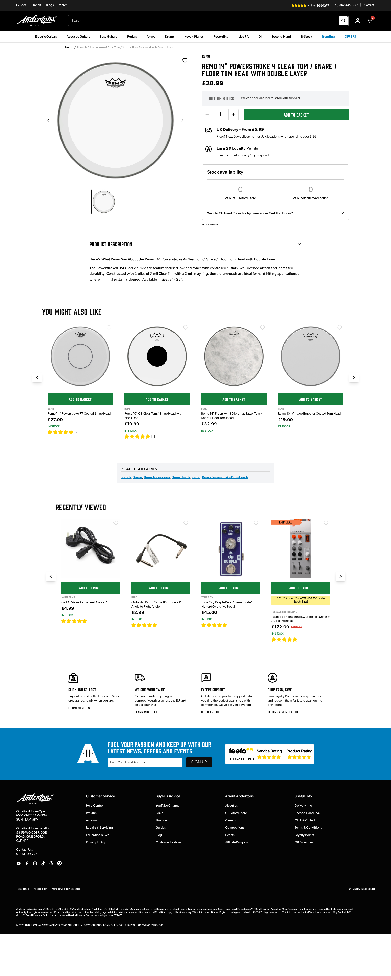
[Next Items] (354, 377)
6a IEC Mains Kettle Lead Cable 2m (85, 602)
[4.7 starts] (74, 620)
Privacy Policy (95, 842)
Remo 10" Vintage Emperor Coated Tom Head (309, 413)
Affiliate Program (236, 842)
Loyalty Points (304, 835)
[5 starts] (61, 432)
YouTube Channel (168, 805)
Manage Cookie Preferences (66, 889)
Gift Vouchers (304, 842)
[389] (232, 625)
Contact (369, 5)
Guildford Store (236, 813)
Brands (36, 5)
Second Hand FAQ (308, 813)
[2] (76, 432)
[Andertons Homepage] (38, 21)
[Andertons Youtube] (18, 863)
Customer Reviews (168, 842)
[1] (153, 436)
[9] (300, 639)
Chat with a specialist (364, 889)
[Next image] (182, 120)
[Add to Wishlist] (109, 328)
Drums (137, 477)
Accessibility (40, 889)
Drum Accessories (157, 477)
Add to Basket (296, 114)
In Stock (54, 426)
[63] (161, 625)
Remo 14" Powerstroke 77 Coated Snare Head (79, 413)
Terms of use (22, 889)
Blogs (50, 5)
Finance (161, 820)
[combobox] (208, 20)
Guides (21, 5)
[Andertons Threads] (51, 863)
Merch (63, 5)
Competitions (234, 827)
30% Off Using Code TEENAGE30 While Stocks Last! (301, 600)
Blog (159, 835)
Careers (230, 820)
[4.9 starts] (284, 639)
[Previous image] (48, 120)
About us (231, 805)
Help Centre (94, 805)
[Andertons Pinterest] (59, 863)
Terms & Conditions (308, 827)
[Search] (343, 20)
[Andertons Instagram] (35, 863)
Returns (91, 813)
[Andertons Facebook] (26, 863)
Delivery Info (303, 805)
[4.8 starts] (144, 625)
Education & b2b (98, 835)
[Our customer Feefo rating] (269, 754)
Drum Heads (181, 477)
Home (68, 47)
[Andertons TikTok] (43, 863)
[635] (92, 620)
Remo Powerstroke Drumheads (225, 477)
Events (230, 835)
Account (92, 820)
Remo (196, 477)
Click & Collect (305, 820)
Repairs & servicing (99, 827)
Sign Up (199, 762)
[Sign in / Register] (357, 21)
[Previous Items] (37, 377)
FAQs (159, 813)
